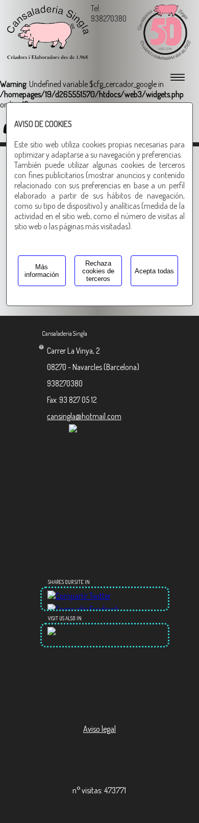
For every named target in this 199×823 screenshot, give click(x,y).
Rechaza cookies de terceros (98, 271)
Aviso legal (99, 729)
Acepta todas (154, 271)
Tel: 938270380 (109, 13)
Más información (41, 270)
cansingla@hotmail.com (84, 416)
